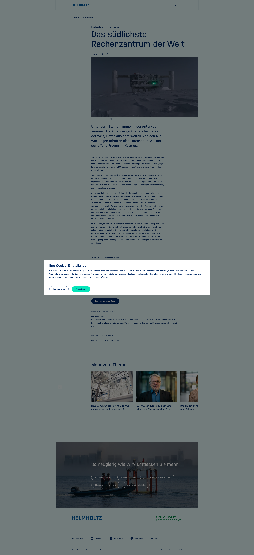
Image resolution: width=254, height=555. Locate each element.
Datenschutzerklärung (97, 277)
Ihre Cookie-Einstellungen (68, 265)
